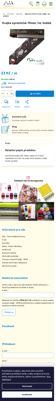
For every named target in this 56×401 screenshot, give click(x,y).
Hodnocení (6, 249)
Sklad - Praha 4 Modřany (12, 246)
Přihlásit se (8, 312)
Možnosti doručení (16, 83)
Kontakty (6, 243)
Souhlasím (27, 394)
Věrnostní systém (9, 266)
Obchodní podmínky (10, 256)
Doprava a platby (9, 253)
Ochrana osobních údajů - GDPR (15, 259)
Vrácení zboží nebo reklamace (14, 262)
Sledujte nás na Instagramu (28, 181)
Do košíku (37, 93)
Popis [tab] (7, 143)
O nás (4, 240)
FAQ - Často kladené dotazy (13, 236)
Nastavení (27, 386)
